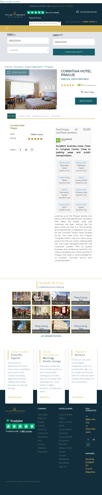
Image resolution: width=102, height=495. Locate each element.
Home (8, 67)
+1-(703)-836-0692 (91, 429)
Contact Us (43, 433)
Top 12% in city (81, 180)
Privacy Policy (34, 482)
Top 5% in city (81, 192)
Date (10, 34)
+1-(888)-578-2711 (91, 419)
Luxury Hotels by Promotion (43, 448)
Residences (64, 459)
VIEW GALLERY (19, 72)
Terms (26, 482)
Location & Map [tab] (24, 116)
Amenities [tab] (56, 116)
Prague (49, 67)
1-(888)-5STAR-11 (89, 22)
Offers (62, 418)
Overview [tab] (11, 116)
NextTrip (90, 459)
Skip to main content (10, 1)
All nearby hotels (51, 336)
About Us (42, 429)
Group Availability (88, 55)
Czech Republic (34, 67)
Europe (18, 67)
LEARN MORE (14, 397)
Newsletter (43, 437)
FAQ (40, 440)
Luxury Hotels (65, 414)
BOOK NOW (86, 101)
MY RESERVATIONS (88, 12)
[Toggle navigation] (7, 28)
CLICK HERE (77, 397)
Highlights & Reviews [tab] (40, 116)
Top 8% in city (64, 207)
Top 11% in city (64, 180)
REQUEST (44, 397)
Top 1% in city (64, 167)
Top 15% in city (64, 194)
